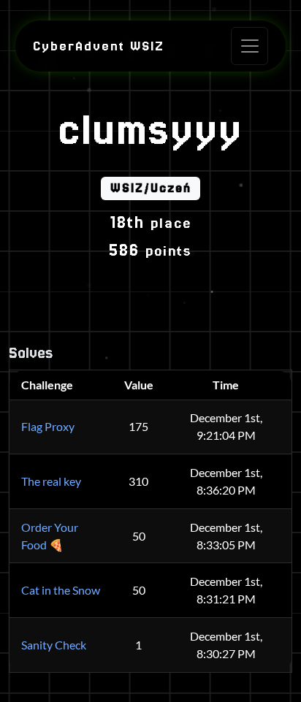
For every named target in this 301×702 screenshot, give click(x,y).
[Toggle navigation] (249, 45)
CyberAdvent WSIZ (98, 46)
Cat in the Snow (60, 590)
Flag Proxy (48, 426)
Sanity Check (53, 645)
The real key (51, 481)
